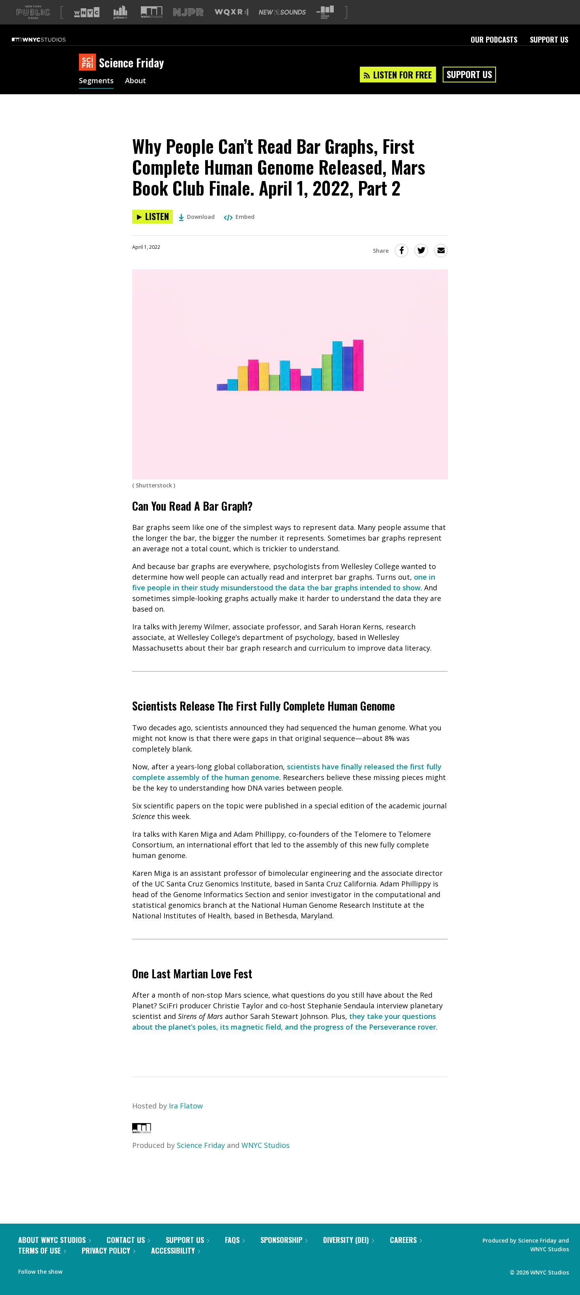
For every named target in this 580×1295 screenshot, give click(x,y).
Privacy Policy (106, 1250)
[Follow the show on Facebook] (73, 1270)
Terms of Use (39, 1250)
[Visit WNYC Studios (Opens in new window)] (152, 12)
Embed (245, 216)
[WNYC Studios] (141, 1130)
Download (201, 216)
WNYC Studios (265, 1145)
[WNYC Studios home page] (48, 39)
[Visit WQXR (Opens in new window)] (231, 12)
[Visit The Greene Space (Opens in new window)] (325, 12)
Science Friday (201, 1145)
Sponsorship (281, 1240)
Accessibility (173, 1250)
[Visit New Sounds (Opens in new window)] (282, 12)
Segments (96, 81)
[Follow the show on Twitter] (89, 1270)
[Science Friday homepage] (89, 63)
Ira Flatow (186, 1105)
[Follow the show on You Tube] (104, 1270)
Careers (403, 1240)
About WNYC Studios (52, 1240)
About (135, 81)
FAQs (232, 1240)
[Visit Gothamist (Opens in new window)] (120, 12)
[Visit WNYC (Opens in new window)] (86, 12)
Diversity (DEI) (346, 1240)
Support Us (549, 39)
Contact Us (126, 1240)
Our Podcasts (494, 39)
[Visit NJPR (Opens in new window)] (188, 12)
